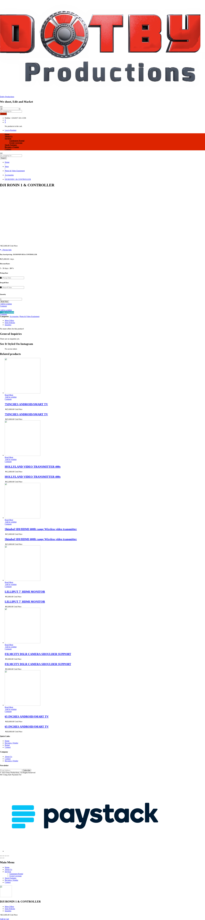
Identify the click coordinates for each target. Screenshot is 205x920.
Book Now (4, 302)
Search (3, 114)
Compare (3, 306)
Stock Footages (11, 145)
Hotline (7, 118)
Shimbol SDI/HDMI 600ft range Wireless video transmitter (41, 529)
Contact (8, 149)
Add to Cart (4, 919)
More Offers (9, 320)
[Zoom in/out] (8, 855)
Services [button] (8, 139)
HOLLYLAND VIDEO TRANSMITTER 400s (33, 466)
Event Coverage (15, 143)
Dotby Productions (7, 97)
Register (13, 130)
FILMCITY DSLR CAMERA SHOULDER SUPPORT (38, 654)
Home (7, 134)
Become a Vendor (12, 147)
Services (8, 872)
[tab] (105, 320)
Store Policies (10, 323)
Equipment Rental (16, 141)
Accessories (14, 316)
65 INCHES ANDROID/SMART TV (27, 716)
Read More (9, 395)
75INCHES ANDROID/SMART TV (26, 404)
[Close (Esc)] (1, 855)
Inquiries (8, 325)
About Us (8, 136)
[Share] (3, 855)
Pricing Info (6, 250)
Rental (7, 745)
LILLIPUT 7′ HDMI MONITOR (25, 591)
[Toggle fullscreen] (6, 855)
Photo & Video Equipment (29, 316)
